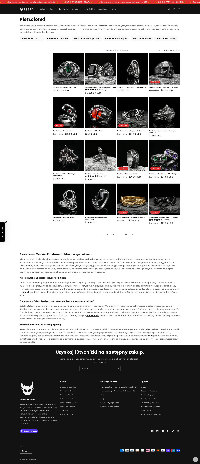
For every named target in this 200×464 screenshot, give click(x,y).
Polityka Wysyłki (148, 395)
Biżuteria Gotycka (68, 387)
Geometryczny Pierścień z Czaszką (163, 87)
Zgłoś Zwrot (146, 410)
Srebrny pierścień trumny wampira (131, 87)
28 (126, 234)
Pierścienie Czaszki (31, 38)
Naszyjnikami (26, 292)
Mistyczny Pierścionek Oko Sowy (162, 174)
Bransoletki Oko (67, 414)
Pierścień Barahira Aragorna (64, 87)
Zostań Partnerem (149, 391)
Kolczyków (153, 336)
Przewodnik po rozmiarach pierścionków (118, 387)
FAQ (102, 399)
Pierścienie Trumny (166, 38)
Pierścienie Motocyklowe (86, 38)
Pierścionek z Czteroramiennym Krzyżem (162, 132)
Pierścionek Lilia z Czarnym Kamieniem (64, 175)
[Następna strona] (132, 234)
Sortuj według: (112, 50)
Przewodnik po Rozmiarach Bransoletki (117, 391)
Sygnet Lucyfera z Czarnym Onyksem (100, 87)
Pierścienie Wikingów (116, 38)
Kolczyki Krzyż (66, 399)
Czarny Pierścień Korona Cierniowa (163, 218)
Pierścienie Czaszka (69, 403)
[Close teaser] (6, 222)
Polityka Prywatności (150, 403)
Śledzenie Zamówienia (110, 407)
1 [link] (101, 234)
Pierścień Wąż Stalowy (94, 174)
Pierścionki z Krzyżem (69, 395)
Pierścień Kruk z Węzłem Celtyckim (131, 131)
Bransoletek (92, 315)
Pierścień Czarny (67, 407)
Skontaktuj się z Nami (109, 403)
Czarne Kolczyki (67, 410)
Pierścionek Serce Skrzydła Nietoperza (96, 218)
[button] (48, 9)
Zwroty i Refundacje (150, 399)
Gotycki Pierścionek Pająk (64, 218)
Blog (102, 395)
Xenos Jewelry (31, 459)
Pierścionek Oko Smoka (95, 131)
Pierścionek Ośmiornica (63, 131)
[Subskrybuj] (118, 368)
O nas (143, 387)
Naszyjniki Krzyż (67, 391)
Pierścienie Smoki (142, 38)
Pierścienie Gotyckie (57, 38)
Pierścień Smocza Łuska (127, 174)
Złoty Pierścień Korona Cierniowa (131, 218)
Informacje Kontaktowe (151, 414)
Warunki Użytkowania (150, 407)
